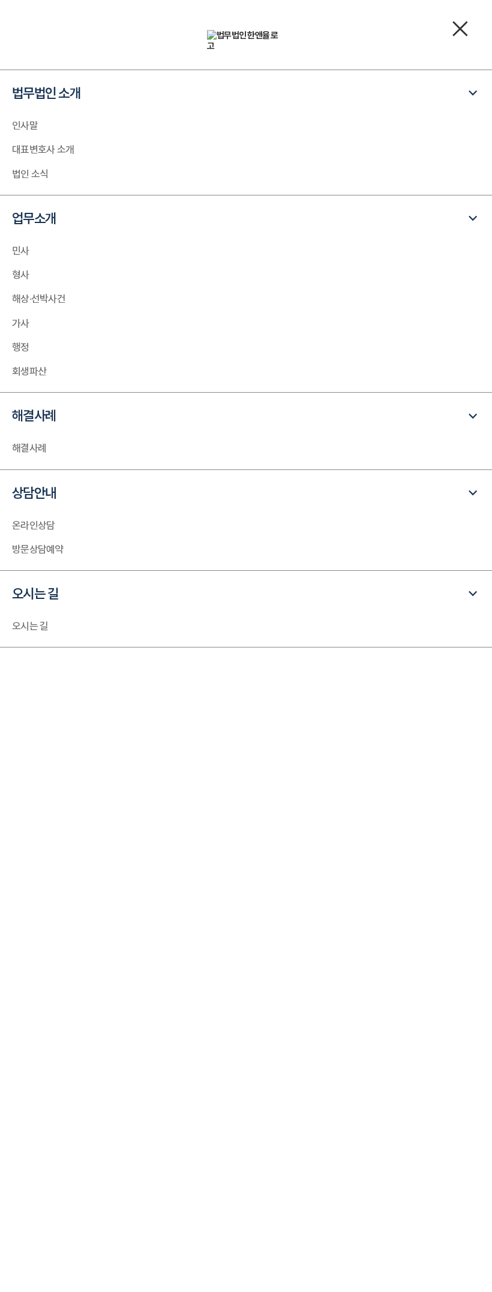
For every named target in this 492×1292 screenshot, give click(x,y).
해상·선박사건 (38, 299)
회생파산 (29, 371)
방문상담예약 (38, 549)
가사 (20, 323)
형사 (20, 275)
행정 (20, 347)
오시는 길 (30, 626)
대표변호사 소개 (43, 149)
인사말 (25, 125)
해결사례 (29, 448)
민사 (20, 251)
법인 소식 (30, 174)
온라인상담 (33, 525)
